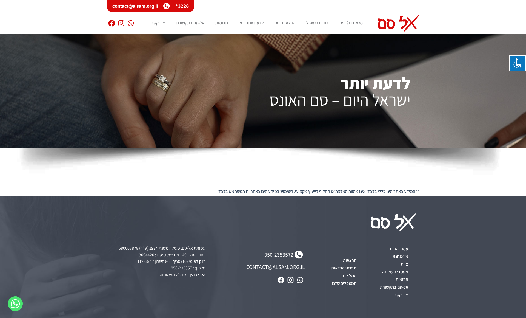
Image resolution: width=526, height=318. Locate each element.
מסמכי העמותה (395, 272)
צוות (404, 264)
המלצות (349, 275)
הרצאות (288, 23)
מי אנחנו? (355, 23)
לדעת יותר (255, 23)
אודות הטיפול (317, 23)
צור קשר (158, 23)
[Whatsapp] (131, 23)
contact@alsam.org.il (135, 6)
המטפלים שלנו (344, 283)
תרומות (221, 23)
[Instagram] (121, 23)
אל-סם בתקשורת (190, 23)
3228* (182, 6)
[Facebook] (111, 23)
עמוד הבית (399, 249)
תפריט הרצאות (343, 268)
